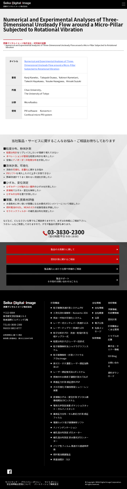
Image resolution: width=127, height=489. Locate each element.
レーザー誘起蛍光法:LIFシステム (69, 371)
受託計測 (112, 319)
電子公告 (99, 322)
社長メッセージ (99, 329)
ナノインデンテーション (65, 427)
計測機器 (55, 302)
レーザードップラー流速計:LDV (68, 327)
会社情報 (96, 302)
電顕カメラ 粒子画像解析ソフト (68, 422)
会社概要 (99, 312)
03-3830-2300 (65, 232)
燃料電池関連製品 (62, 454)
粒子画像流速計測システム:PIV (68, 307)
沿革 (97, 317)
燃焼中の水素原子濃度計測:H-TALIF (70, 376)
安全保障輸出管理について (19, 484)
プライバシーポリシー (31, 481)
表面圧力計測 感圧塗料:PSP (66, 381)
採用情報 (96, 337)
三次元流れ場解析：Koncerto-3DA (70, 312)
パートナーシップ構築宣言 (46, 484)
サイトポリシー (52, 481)
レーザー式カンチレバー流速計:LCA (70, 322)
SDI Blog (112, 356)
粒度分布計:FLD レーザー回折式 (68, 341)
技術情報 (112, 302)
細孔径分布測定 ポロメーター (67, 432)
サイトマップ (11, 481)
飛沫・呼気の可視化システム (67, 317)
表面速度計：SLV (61, 459)
